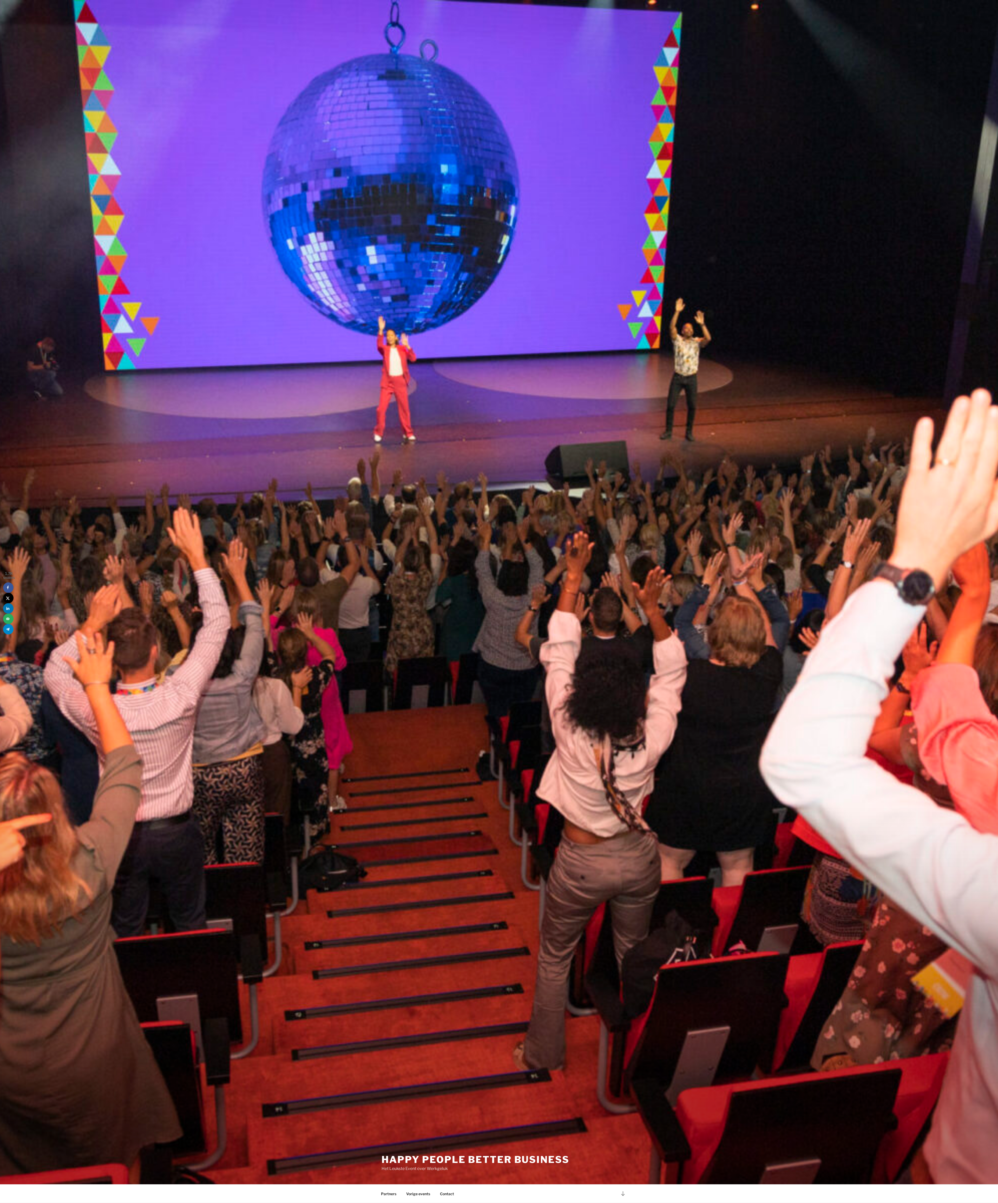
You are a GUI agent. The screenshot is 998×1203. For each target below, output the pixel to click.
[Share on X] (8, 598)
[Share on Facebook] (8, 587)
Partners (388, 1194)
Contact (447, 1194)
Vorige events (418, 1194)
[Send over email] (8, 618)
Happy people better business (475, 1159)
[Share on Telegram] (8, 629)
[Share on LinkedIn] (8, 608)
